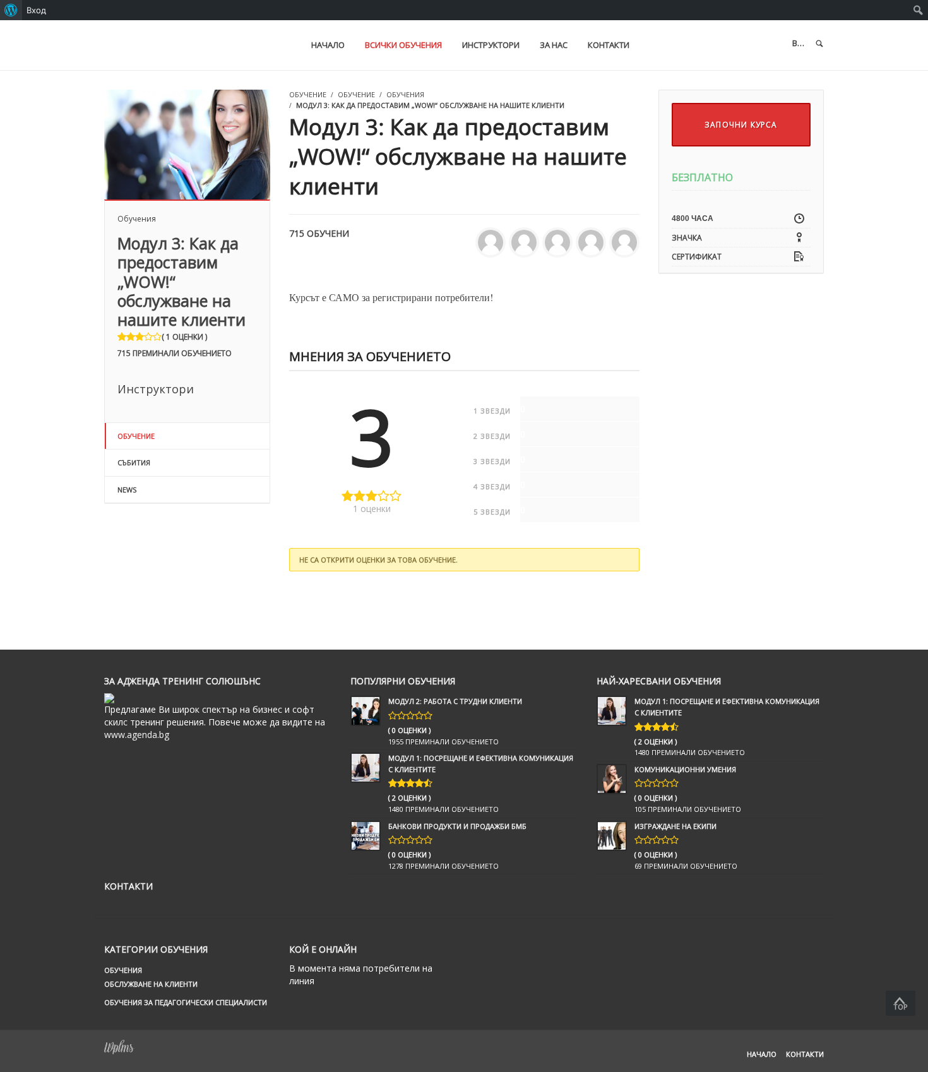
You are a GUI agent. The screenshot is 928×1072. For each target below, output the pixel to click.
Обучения (136, 218)
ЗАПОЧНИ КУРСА (741, 124)
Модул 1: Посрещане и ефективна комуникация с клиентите (480, 763)
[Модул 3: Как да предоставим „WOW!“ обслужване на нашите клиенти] (187, 144)
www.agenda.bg (136, 735)
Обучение (136, 436)
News (126, 489)
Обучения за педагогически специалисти (185, 1002)
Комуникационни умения (685, 769)
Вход (36, 10)
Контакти (805, 1054)
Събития (133, 462)
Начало (761, 1054)
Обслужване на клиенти (151, 984)
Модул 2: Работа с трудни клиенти (455, 701)
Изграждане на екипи (675, 826)
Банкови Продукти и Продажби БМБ (457, 826)
